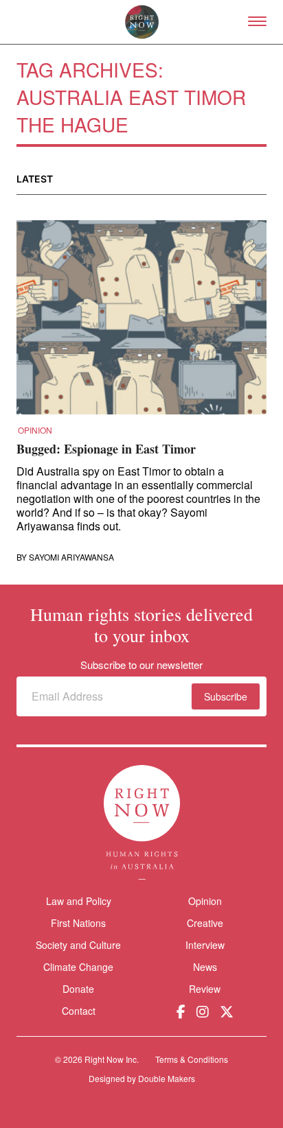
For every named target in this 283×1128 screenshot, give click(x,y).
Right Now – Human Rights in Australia (142, 22)
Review (204, 989)
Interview (205, 945)
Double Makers (166, 1078)
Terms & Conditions (191, 1059)
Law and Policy (78, 901)
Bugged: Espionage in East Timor (106, 448)
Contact (78, 1011)
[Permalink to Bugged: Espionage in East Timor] (141, 321)
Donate (78, 989)
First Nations (78, 923)
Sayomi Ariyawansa (71, 557)
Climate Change (78, 967)
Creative (205, 923)
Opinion (35, 430)
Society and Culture (78, 945)
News (205, 967)
